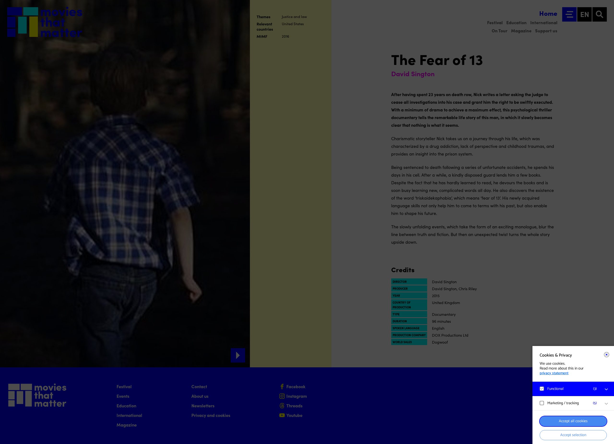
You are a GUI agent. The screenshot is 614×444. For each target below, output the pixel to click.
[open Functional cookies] (606, 389)
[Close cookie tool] (606, 354)
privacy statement (554, 373)
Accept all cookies (573, 421)
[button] (568, 389)
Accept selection (573, 435)
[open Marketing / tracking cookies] (606, 403)
